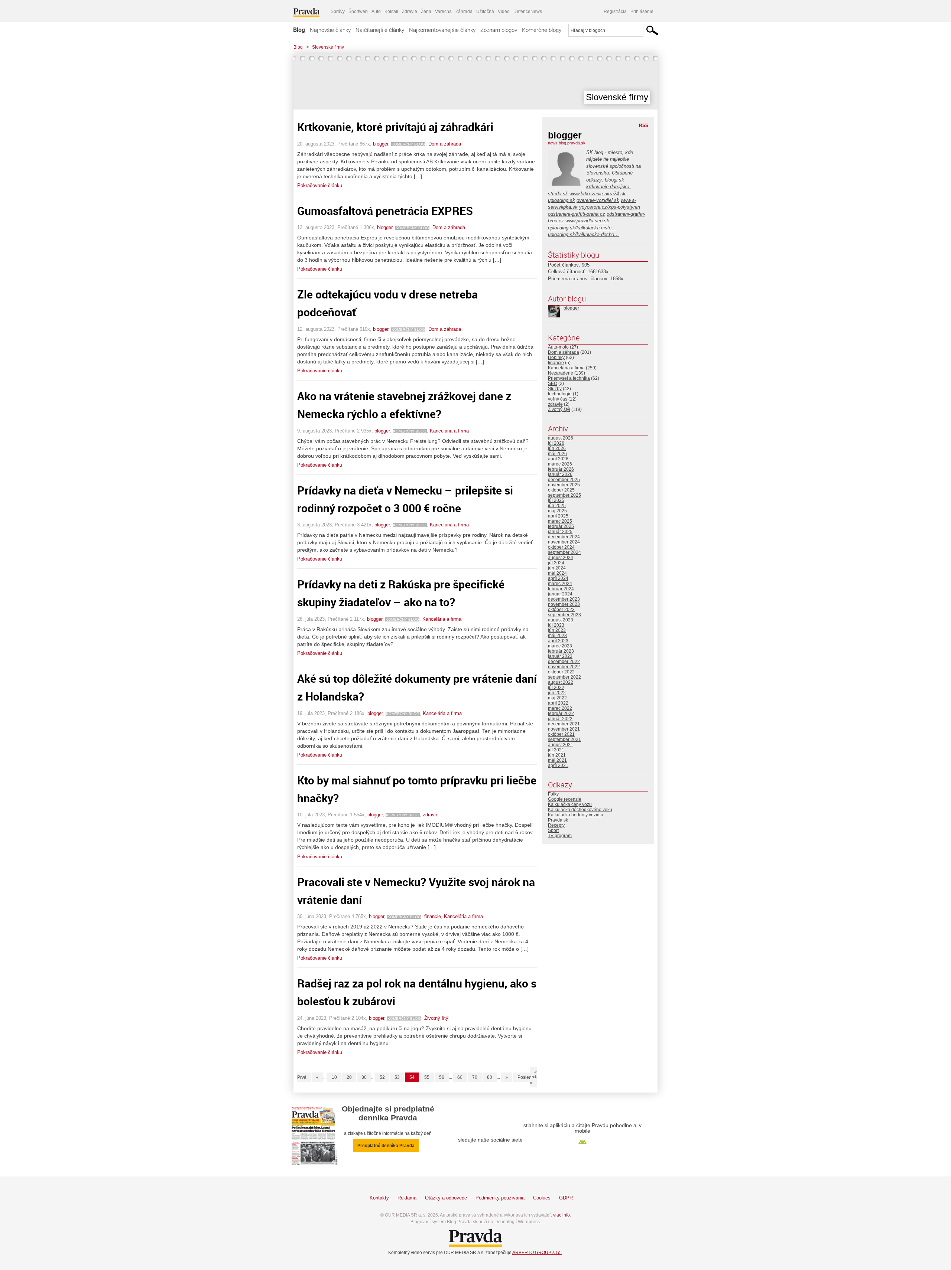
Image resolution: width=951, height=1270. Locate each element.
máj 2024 (557, 573)
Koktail (391, 11)
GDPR (566, 1198)
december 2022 (564, 661)
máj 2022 (557, 698)
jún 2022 (557, 692)
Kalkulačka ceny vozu (570, 804)
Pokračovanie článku (319, 185)
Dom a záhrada (444, 144)
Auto (376, 11)
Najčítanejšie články (380, 29)
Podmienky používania (500, 1198)
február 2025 (561, 526)
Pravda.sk (558, 820)
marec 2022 (560, 708)
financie (432, 916)
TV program (560, 835)
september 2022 (564, 677)
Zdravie (409, 11)
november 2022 (564, 666)
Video (504, 11)
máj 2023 (557, 635)
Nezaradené (560, 373)
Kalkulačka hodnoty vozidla (575, 814)
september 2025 (564, 495)
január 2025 (560, 531)
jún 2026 (557, 448)
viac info (561, 1215)
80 (489, 1077)
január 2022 (560, 718)
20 (349, 1077)
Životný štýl (436, 1018)
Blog (299, 30)
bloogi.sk (614, 180)
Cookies (542, 1198)
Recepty (556, 825)
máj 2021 (557, 760)
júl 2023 (556, 625)
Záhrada (464, 11)
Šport (553, 830)
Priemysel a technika (569, 378)
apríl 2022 (558, 703)
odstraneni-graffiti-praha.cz (576, 214)
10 (334, 1077)
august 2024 (560, 557)
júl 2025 (556, 500)
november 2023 (564, 604)
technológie (560, 393)
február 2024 (561, 588)
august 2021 (560, 744)
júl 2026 (556, 443)
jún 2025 (557, 505)
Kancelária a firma (449, 431)
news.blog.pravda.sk (566, 143)
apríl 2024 (558, 578)
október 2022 (561, 672)
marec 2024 (560, 583)
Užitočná (485, 11)
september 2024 (564, 552)
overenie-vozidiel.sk (598, 200)
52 (382, 1077)
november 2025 (564, 484)
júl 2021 (556, 749)
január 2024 (560, 594)
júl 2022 (556, 687)
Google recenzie (564, 799)
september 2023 (564, 614)
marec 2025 (560, 521)
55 (426, 1077)
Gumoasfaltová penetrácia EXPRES (385, 210)
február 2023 (561, 651)
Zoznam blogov (498, 29)
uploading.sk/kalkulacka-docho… (583, 234)
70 (474, 1077)
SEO (552, 383)
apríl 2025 (558, 516)
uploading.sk (561, 200)
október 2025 (561, 490)
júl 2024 (556, 562)
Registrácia (615, 11)
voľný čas (557, 399)
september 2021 (564, 739)
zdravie (430, 814)
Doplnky (556, 357)
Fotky (553, 794)
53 (397, 1077)
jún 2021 (557, 755)
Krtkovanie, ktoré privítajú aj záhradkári (395, 126)
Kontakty (379, 1198)
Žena (426, 11)
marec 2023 (560, 646)
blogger (380, 144)
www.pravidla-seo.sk (587, 220)
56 (441, 1077)
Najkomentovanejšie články (442, 29)
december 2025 (564, 479)
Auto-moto (558, 347)
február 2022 (561, 713)
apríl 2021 (558, 765)
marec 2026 (560, 464)
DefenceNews (527, 11)
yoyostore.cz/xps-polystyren (609, 207)
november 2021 (564, 729)
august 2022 (560, 682)
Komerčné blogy (541, 29)
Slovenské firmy (328, 47)
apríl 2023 (558, 640)
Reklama (406, 1198)
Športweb (358, 11)
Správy (338, 11)
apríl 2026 (558, 458)
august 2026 (560, 438)
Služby (555, 388)
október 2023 (561, 609)
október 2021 (561, 734)
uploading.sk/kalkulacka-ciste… (582, 228)
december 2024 (564, 536)
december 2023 (564, 599)
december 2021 (564, 724)
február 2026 (561, 469)
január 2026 (560, 474)
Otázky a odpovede (446, 1198)
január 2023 (560, 656)
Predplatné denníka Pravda (386, 1145)
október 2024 (561, 547)
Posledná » (527, 1080)
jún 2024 (557, 568)
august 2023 (560, 620)
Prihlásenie (641, 11)
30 (364, 1077)
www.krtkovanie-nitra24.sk (597, 193)
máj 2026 (557, 453)
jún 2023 (557, 630)
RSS (643, 125)
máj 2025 (557, 510)
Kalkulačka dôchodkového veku (580, 809)
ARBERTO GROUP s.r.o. (537, 1252)
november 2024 (564, 542)
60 (459, 1077)
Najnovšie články (330, 29)
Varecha (443, 11)
